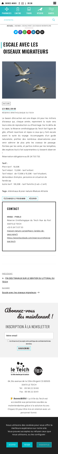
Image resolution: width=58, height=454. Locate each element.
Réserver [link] (33, 198)
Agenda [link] (18, 26)
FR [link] (29, 3)
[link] (3, 3)
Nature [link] (6, 104)
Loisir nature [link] (26, 191)
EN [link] (31, 3)
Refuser (27, 444)
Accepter (12, 444)
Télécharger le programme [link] (14, 198)
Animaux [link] (14, 191)
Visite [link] (45, 191)
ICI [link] (16, 409)
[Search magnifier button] (54, 20)
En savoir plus (44, 444)
